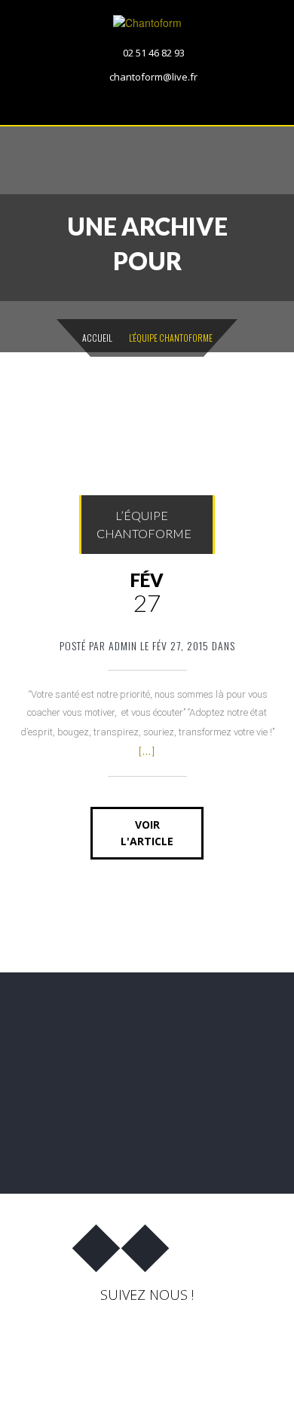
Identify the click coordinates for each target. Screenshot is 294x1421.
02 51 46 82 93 (154, 52)
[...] (147, 750)
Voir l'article (147, 832)
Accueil (97, 337)
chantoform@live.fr (153, 77)
